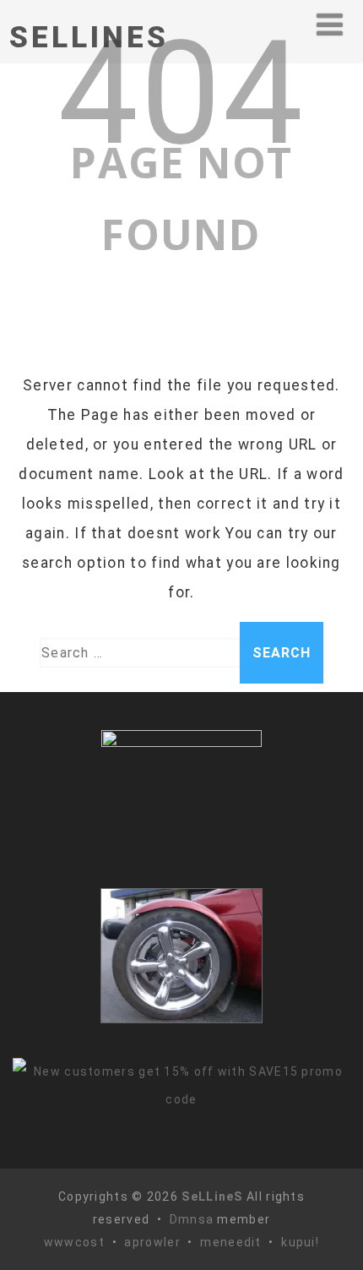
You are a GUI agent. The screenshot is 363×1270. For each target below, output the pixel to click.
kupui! (300, 1242)
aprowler (152, 1242)
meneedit (230, 1242)
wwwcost (74, 1242)
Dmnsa (194, 1219)
